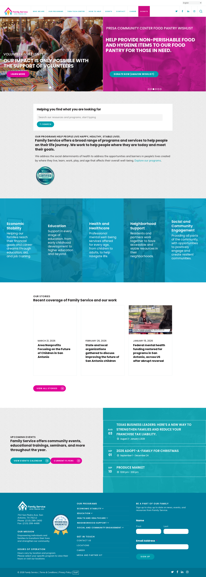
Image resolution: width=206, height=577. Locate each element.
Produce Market (130, 467)
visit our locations (35, 559)
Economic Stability (89, 508)
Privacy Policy (65, 573)
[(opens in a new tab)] (55, 340)
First (138, 526)
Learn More (18, 74)
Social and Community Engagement (99, 527)
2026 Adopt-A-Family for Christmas (147, 451)
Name (140, 520)
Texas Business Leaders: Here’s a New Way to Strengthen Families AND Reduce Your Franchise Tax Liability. (153, 429)
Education (84, 513)
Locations (83, 545)
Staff (75, 573)
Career (81, 550)
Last (166, 526)
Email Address (147, 540)
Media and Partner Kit (90, 555)
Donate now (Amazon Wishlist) (134, 74)
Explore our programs (148, 161)
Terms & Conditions (48, 573)
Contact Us (84, 540)
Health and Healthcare (91, 518)
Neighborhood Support (92, 522)
